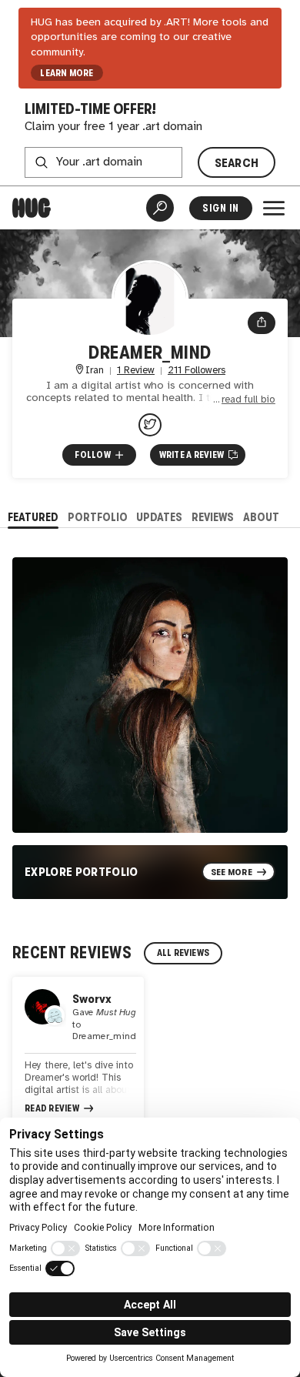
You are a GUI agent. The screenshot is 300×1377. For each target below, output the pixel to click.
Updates (159, 516)
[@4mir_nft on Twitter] (150, 424)
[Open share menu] (261, 323)
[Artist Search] (160, 208)
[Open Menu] (274, 208)
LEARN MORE (66, 73)
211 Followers (196, 371)
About (261, 516)
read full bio (248, 400)
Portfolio (98, 516)
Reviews (213, 516)
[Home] (31, 208)
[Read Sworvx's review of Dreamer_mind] (78, 1053)
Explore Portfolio (81, 871)
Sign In (220, 208)
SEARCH (237, 162)
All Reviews (183, 953)
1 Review (136, 371)
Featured (33, 516)
